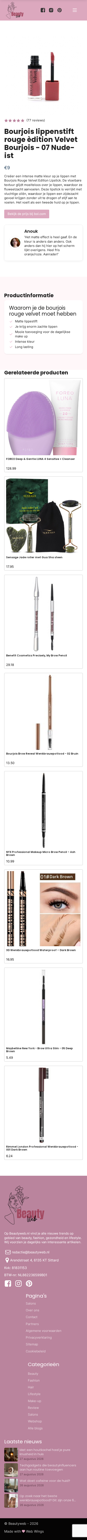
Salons (31, 1303)
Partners (32, 1324)
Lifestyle (34, 1394)
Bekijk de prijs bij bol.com (27, 214)
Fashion (34, 1380)
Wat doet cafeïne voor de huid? (45, 1480)
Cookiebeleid (36, 1351)
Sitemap (32, 1344)
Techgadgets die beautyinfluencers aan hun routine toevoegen (48, 1467)
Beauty (33, 1374)
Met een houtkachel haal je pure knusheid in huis (45, 1452)
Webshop (35, 1421)
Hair (31, 1387)
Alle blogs (35, 1428)
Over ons (32, 1310)
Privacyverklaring (39, 1337)
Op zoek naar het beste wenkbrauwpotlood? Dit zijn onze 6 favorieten (47, 1500)
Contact (31, 1317)
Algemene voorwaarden (43, 1331)
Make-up (34, 1401)
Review (33, 1408)
